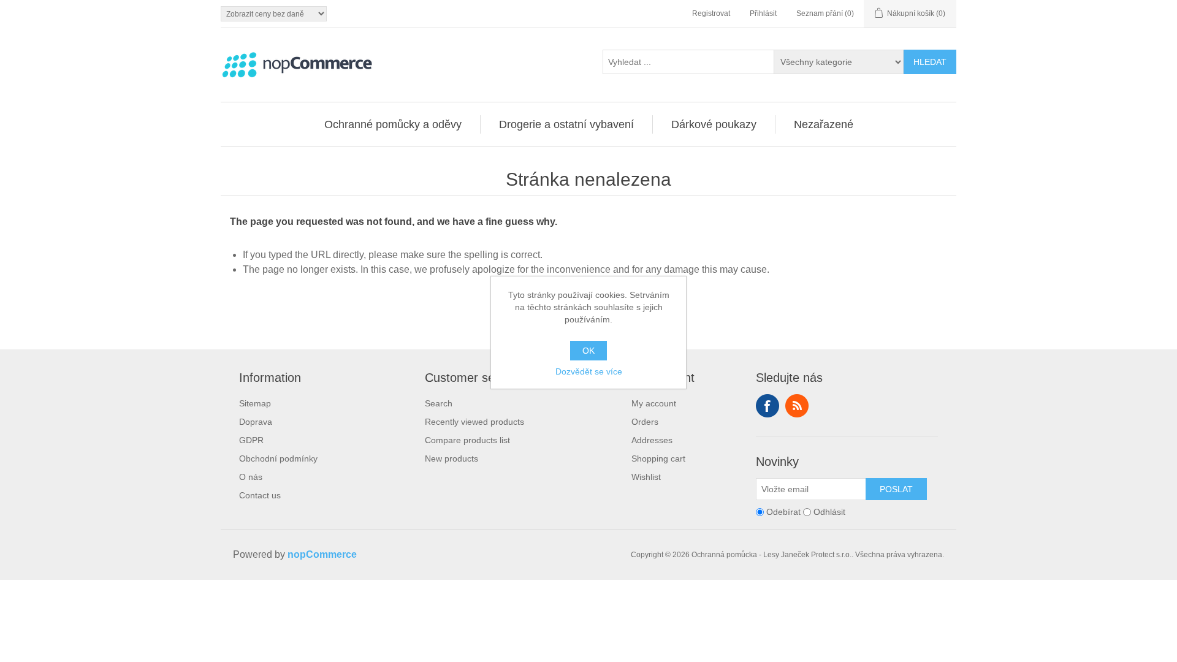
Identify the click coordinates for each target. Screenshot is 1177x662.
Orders (644, 422)
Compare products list (467, 440)
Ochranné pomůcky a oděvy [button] (393, 124)
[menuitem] (393, 124)
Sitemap (255, 403)
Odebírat (783, 512)
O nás (250, 477)
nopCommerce (322, 554)
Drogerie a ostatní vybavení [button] (566, 124)
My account (653, 403)
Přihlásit (763, 13)
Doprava (255, 422)
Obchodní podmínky (278, 458)
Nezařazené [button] (823, 124)
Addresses (651, 440)
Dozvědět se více (588, 371)
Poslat (896, 489)
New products (451, 458)
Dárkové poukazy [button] (713, 124)
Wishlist (646, 477)
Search (438, 403)
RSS (797, 405)
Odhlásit (829, 512)
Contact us (260, 495)
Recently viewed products (474, 422)
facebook (767, 405)
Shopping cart (658, 458)
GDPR (251, 440)
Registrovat (711, 13)
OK (588, 351)
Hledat (930, 62)
